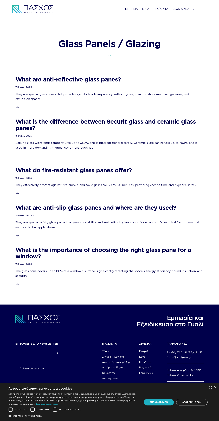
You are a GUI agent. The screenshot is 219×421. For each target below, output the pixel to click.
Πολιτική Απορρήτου (32, 368)
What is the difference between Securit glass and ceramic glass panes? (105, 124)
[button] (74, 416)
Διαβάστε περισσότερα (47, 403)
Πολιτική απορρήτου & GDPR (184, 370)
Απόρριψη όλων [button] (192, 402)
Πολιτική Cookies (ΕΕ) (180, 375)
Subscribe (55, 353)
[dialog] (109, 402)
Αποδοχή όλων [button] (159, 402)
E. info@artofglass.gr (179, 357)
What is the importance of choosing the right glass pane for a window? (103, 252)
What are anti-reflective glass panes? (68, 79)
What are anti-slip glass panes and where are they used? (95, 207)
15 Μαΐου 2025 (23, 87)
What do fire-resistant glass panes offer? (73, 170)
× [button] (215, 387)
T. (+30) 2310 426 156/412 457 (184, 352)
